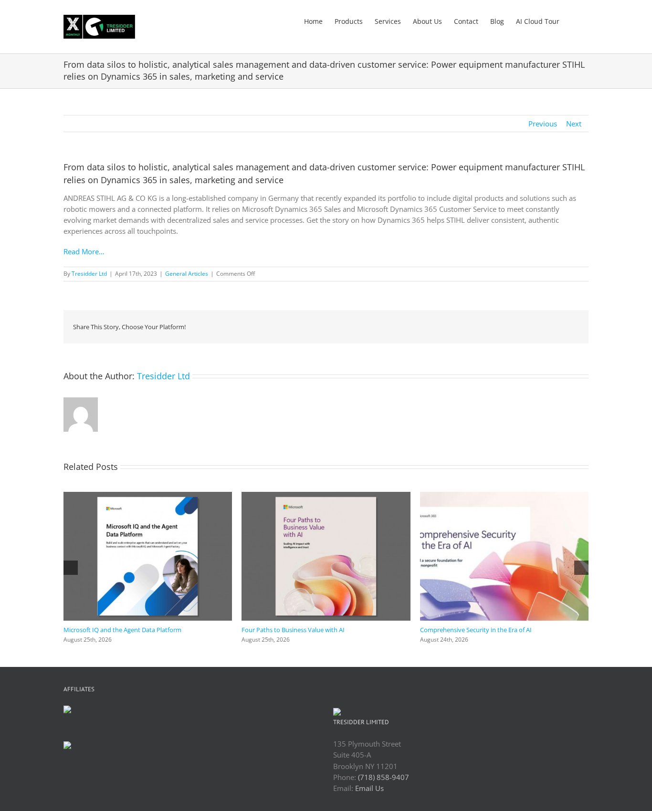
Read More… (84, 251)
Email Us (369, 788)
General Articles (186, 274)
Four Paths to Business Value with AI (293, 629)
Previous (542, 123)
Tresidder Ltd (89, 274)
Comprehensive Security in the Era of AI (476, 629)
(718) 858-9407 (383, 777)
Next (573, 123)
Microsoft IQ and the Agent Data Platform (122, 629)
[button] (574, 20)
